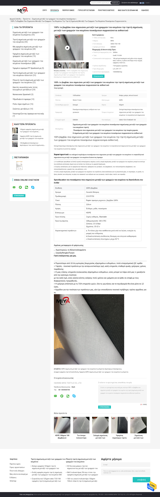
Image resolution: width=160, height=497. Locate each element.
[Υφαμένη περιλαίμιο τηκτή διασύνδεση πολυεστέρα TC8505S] (119, 425)
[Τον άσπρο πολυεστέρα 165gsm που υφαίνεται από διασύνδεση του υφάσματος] (81, 425)
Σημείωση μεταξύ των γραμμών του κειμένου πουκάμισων (54, 19)
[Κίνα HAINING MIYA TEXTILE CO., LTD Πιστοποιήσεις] (19, 165)
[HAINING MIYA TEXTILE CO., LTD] (22, 10)
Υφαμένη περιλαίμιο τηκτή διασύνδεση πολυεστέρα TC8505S (119, 437)
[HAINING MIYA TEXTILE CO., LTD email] (16, 187)
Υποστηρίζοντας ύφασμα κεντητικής (28, 114)
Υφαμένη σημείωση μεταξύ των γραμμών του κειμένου (26, 55)
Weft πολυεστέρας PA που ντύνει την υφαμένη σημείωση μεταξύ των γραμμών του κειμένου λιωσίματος (82, 473)
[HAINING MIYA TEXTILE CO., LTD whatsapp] (22, 187)
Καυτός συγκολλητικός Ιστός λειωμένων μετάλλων (25, 88)
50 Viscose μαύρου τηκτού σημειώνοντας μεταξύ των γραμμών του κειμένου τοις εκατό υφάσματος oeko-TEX (82, 467)
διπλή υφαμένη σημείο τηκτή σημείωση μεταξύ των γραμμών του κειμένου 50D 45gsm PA (47, 473)
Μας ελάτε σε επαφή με (128, 10)
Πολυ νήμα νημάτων (21, 104)
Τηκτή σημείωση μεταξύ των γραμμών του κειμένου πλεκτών (29, 74)
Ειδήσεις (145, 10)
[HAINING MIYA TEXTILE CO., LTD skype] (34, 187)
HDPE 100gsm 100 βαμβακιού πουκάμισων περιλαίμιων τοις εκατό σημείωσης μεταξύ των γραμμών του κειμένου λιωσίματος (62, 437)
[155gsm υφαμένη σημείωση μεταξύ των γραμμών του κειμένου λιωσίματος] (15, 130)
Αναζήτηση (115, 3)
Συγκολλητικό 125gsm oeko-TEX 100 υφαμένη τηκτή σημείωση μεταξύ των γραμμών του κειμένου (46, 480)
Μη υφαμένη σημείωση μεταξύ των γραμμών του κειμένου (27, 48)
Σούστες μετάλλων (21, 109)
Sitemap (13, 481)
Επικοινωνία (98, 76)
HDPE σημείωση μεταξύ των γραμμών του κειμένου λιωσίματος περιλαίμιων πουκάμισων (91, 369)
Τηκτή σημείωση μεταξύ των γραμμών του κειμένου (48, 460)
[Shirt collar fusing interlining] (67, 47)
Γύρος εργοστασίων (86, 10)
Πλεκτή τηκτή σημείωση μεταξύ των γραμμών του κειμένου (28, 81)
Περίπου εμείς (68, 10)
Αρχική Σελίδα (15, 19)
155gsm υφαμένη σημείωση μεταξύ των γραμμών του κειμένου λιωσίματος (32, 132)
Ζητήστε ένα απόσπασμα (129, 3)
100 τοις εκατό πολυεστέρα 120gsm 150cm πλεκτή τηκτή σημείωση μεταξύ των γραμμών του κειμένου (82, 480)
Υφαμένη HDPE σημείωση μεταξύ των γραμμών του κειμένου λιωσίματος (103, 372)
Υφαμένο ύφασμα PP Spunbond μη (27, 68)
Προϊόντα (54, 10)
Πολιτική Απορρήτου (26, 494)
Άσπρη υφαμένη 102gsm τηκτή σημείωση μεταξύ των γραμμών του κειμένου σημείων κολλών (45, 467)
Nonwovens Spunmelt (22, 94)
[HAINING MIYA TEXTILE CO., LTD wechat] (28, 187)
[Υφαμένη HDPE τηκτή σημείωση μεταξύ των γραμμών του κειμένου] (15, 137)
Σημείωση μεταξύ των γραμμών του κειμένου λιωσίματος (28, 33)
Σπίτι (45, 10)
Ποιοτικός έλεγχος (106, 10)
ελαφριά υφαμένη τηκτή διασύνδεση (66, 372)
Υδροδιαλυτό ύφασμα (22, 99)
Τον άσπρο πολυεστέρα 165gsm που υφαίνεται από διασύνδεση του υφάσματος (81, 437)
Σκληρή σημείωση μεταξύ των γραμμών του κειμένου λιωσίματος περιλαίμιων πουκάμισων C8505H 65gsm (100, 437)
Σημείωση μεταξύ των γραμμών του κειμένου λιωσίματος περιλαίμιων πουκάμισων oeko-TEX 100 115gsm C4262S (138, 437)
